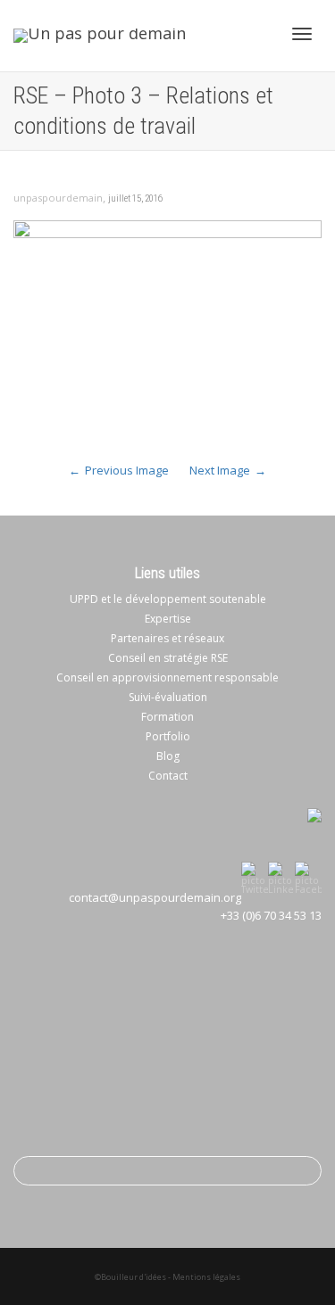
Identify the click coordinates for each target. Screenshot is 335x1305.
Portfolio (168, 736)
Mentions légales (206, 1277)
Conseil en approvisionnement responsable (167, 677)
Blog (168, 756)
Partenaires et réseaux (167, 638)
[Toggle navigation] (302, 34)
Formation (167, 716)
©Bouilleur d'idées (130, 1277)
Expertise (168, 618)
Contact (168, 775)
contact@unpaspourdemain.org (155, 897)
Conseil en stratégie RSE (168, 657)
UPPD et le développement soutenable (168, 599)
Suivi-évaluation (168, 697)
